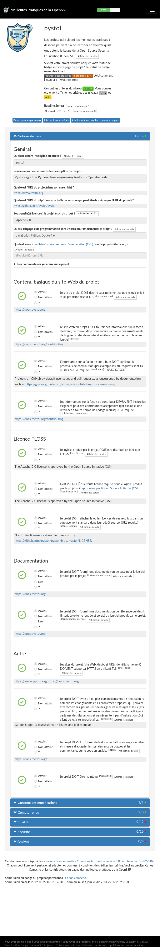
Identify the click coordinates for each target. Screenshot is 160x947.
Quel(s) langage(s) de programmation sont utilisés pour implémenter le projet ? (63, 229)
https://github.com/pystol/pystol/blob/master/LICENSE (53, 540)
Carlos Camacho (75, 878)
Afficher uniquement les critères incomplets (95, 120)
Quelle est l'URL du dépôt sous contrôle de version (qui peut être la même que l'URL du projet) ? (74, 200)
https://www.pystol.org (28, 193)
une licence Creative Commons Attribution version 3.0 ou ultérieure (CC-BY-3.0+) (102, 861)
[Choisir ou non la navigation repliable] (152, 10)
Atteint (39, 292)
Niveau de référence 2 (57, 111)
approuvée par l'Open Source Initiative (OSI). (110, 488)
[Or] (47, 97)
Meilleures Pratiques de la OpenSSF (38, 10)
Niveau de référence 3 (84, 111)
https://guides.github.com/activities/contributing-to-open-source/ (70, 384)
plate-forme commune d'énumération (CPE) (65, 244)
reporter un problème (113, 942)
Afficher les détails (87, 56)
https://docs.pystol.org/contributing (39, 344)
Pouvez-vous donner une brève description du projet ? (48, 171)
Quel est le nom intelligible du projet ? (37, 156)
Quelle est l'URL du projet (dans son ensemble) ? (44, 187)
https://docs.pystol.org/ (31, 759)
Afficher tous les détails (56, 120)
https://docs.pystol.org (30, 309)
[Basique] (88, 88)
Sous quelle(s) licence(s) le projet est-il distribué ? (44, 213)
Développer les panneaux (27, 120)
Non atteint (39, 297)
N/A (39, 581)
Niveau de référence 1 (78, 106)
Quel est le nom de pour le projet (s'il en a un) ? (71, 244)
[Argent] (103, 92)
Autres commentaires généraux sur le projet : (42, 264)
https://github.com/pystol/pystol (34, 206)
